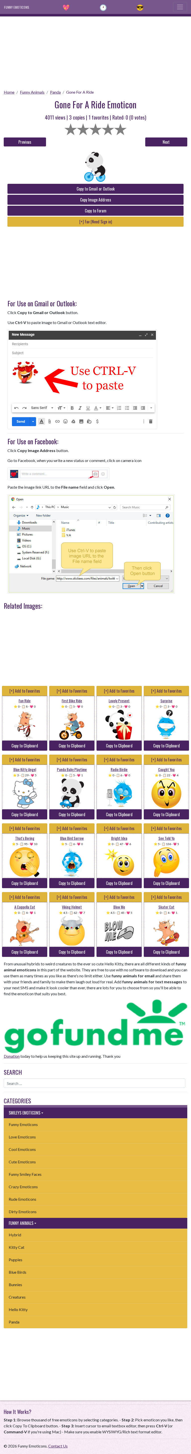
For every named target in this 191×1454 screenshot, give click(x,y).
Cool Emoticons (22, 1149)
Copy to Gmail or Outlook (96, 189)
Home (9, 92)
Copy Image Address (95, 200)
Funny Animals (32, 92)
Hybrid (15, 1234)
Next (166, 142)
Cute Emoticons (22, 1161)
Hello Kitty (18, 1309)
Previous (24, 142)
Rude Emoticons (22, 1199)
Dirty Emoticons (23, 1211)
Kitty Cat (16, 1247)
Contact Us (58, 1446)
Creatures (17, 1297)
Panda (55, 92)
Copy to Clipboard (24, 746)
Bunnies (15, 1284)
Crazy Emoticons (23, 1186)
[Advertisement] (95, 51)
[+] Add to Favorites (24, 691)
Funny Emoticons (23, 1124)
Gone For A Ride (80, 92)
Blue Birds (17, 1272)
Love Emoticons (22, 1136)
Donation (12, 1056)
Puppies (15, 1259)
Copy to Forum (95, 211)
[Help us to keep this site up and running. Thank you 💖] (95, 1025)
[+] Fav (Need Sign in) (95, 222)
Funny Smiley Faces (25, 1174)
